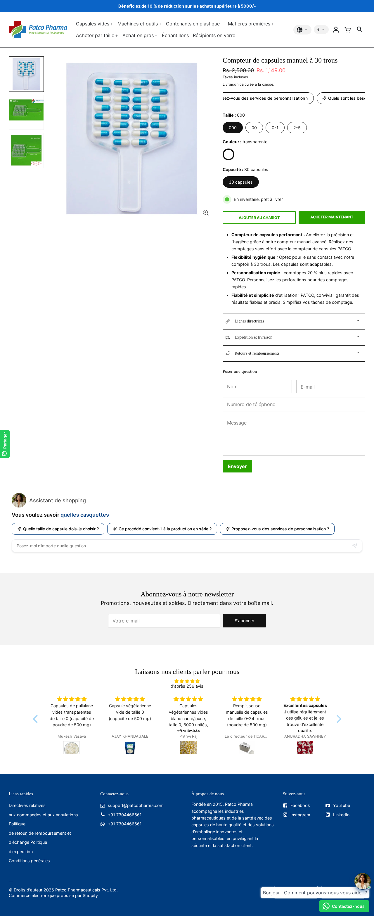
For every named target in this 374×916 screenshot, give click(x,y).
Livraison (230, 84)
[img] (187, 681)
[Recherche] (359, 29)
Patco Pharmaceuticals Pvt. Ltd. (86, 889)
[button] (36, 719)
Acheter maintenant (331, 217)
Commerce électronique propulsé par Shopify (53, 895)
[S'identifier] (336, 29)
